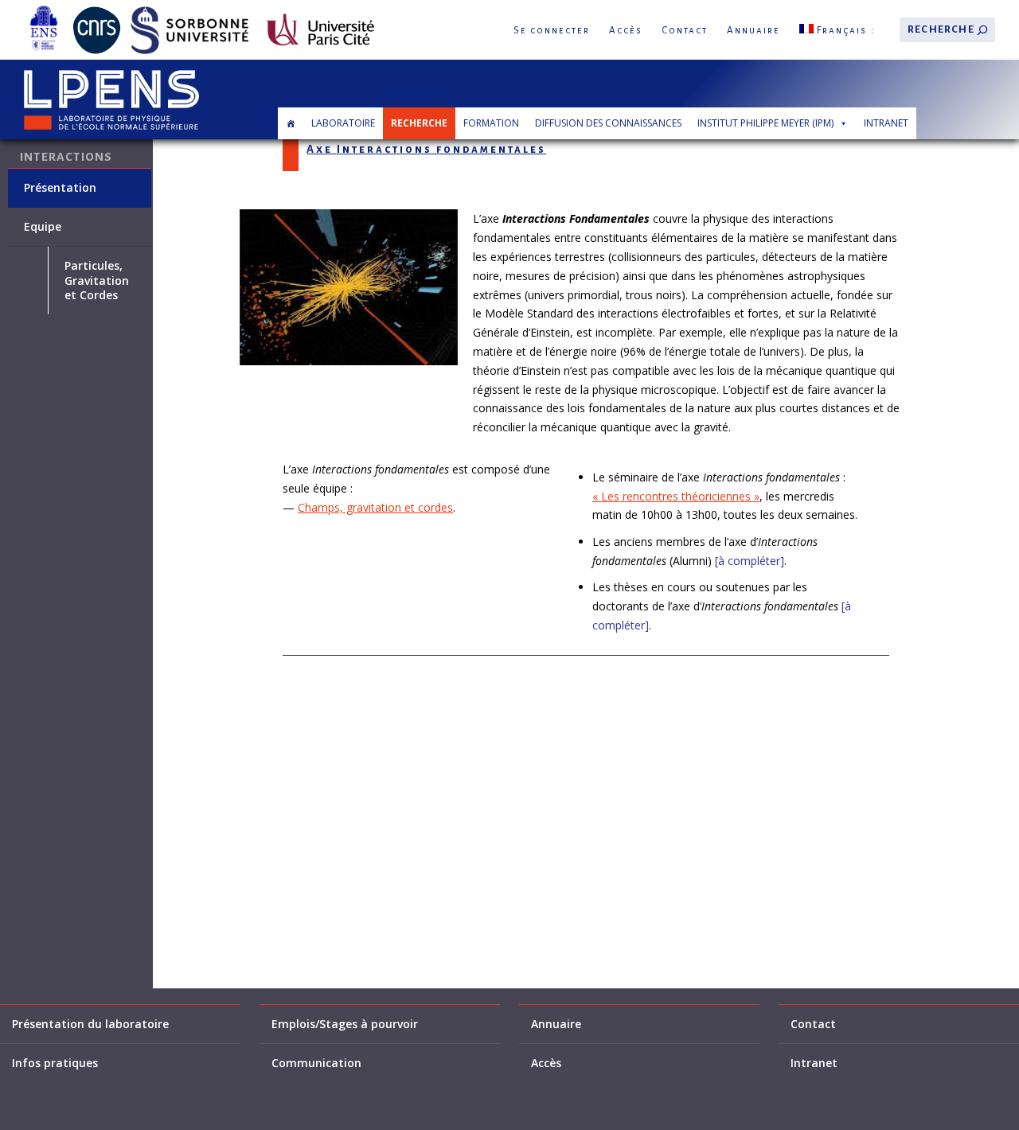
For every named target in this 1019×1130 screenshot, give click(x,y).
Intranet (886, 123)
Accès (625, 30)
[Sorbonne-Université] (189, 9)
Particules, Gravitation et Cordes (96, 280)
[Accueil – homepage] (290, 123)
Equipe (42, 227)
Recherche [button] (419, 123)
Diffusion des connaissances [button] (608, 123)
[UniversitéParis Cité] (320, 9)
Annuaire (753, 30)
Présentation (60, 188)
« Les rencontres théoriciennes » (675, 496)
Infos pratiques (55, 1063)
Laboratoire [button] (343, 123)
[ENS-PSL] (43, 9)
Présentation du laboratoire (90, 1024)
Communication (316, 1063)
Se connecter (551, 30)
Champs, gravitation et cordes (375, 507)
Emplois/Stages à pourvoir (344, 1024)
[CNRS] (96, 9)
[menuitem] (837, 30)
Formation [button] (491, 123)
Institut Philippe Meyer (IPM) (765, 123)
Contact (685, 30)
